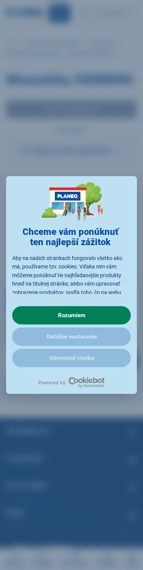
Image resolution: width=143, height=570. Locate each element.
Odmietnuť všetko (71, 358)
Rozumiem (71, 315)
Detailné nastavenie (72, 336)
